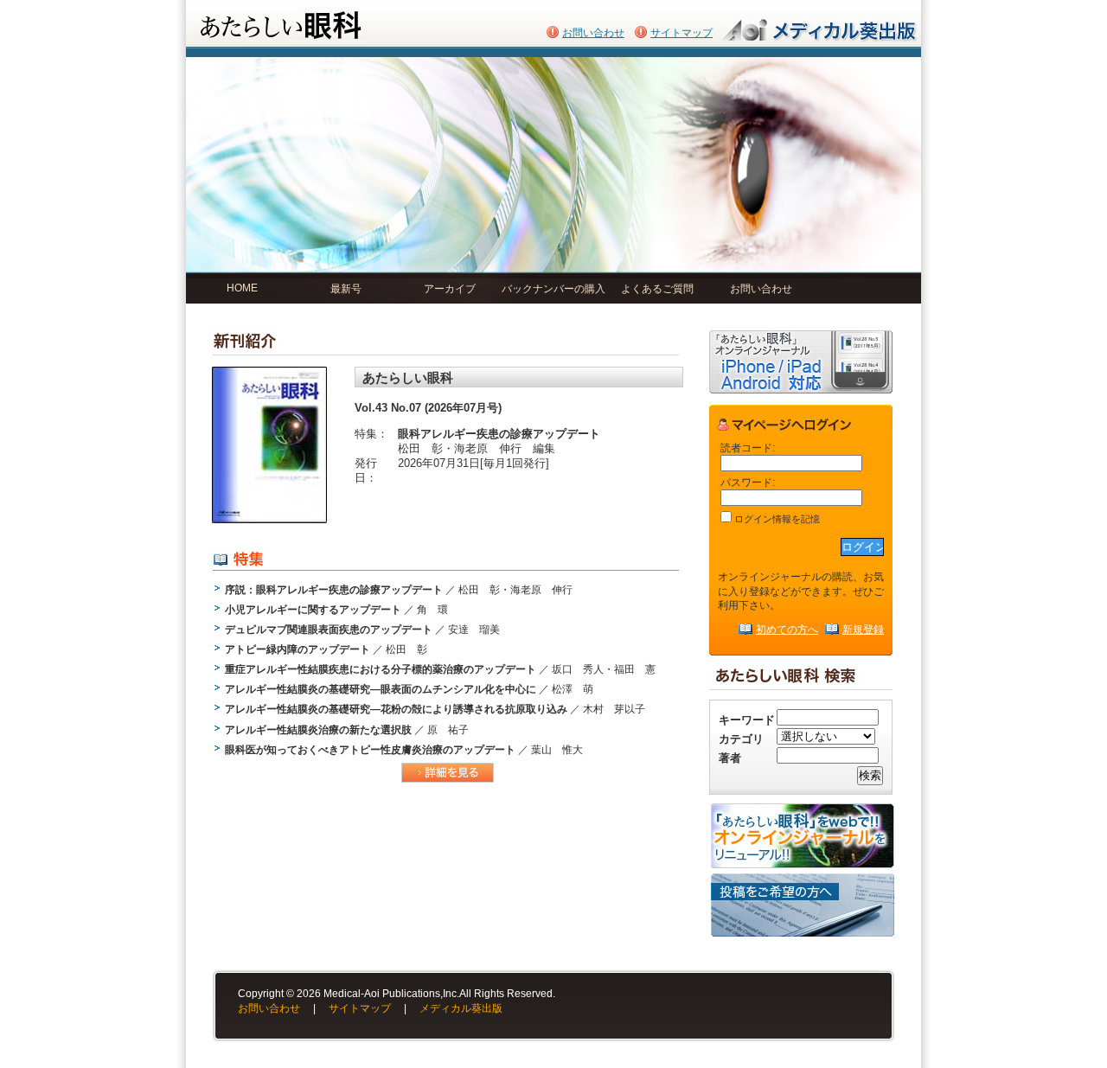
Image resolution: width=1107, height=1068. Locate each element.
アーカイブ (450, 289)
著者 (730, 757)
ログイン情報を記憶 (776, 519)
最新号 (346, 289)
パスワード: (747, 482)
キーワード (747, 719)
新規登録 (863, 629)
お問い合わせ (593, 33)
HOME (242, 288)
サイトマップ (681, 33)
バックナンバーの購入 (553, 289)
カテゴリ (741, 738)
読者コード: (747, 447)
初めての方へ (787, 629)
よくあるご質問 (657, 289)
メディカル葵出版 (460, 1008)
